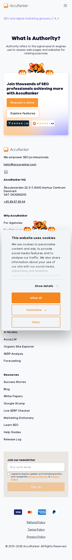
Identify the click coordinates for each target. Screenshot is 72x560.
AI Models (10, 332)
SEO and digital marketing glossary (27, 18)
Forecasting (12, 361)
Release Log (12, 439)
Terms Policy (36, 530)
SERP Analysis (13, 354)
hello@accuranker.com (20, 164)
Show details (44, 286)
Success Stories (15, 382)
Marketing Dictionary (19, 418)
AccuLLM (10, 339)
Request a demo (22, 103)
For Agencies (13, 223)
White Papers (13, 396)
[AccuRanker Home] (16, 6)
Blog (7, 389)
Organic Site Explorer (19, 346)
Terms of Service (38, 476)
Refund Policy (36, 522)
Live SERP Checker (17, 411)
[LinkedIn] (6, 172)
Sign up (36, 487)
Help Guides (12, 432)
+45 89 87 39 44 (14, 202)
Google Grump (14, 404)
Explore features (23, 113)
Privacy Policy (36, 537)
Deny (36, 322)
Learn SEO (11, 425)
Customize (34, 310)
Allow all (36, 298)
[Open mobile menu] (65, 6)
